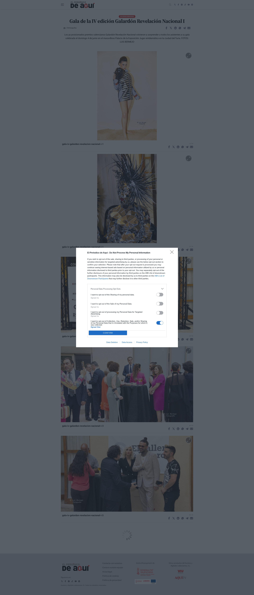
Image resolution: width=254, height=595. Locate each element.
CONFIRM (108, 333)
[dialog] (127, 297)
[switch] (159, 294)
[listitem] (127, 288)
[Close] (172, 252)
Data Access (127, 342)
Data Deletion (112, 342)
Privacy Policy (142, 342)
